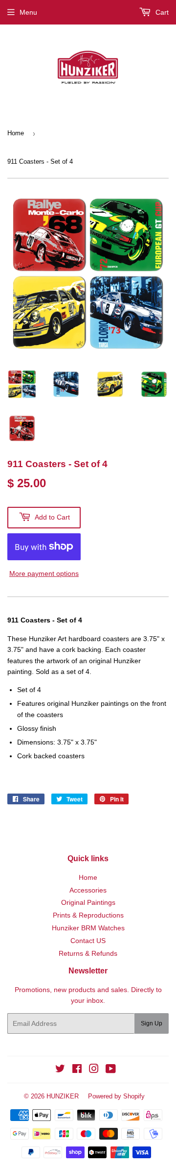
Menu (28, 12)
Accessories (88, 890)
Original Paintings (88, 902)
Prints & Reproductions (88, 915)
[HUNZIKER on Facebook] (77, 1070)
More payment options (44, 573)
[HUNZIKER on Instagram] (94, 1070)
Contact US (88, 941)
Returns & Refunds (88, 953)
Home (15, 133)
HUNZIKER (62, 1096)
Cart (161, 12)
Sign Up (151, 1023)
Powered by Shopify (116, 1096)
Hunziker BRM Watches (88, 928)
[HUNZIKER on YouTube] (111, 1070)
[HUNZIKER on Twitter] (60, 1070)
